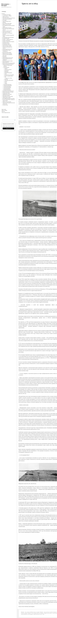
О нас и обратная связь (6, 112)
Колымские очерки (6, 43)
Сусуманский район (7, 86)
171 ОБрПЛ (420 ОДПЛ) (7, 14)
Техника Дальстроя (6, 93)
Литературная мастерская (7, 49)
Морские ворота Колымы (7, 53)
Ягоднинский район (7, 89)
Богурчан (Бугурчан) (8, 72)
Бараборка (6, 71)
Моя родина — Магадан (5, 4)
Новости (3, 111)
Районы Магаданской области (8, 64)
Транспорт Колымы (6, 95)
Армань (6, 68)
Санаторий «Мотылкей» (9, 80)
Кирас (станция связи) (9, 75)
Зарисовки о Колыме (6, 31)
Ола (5, 77)
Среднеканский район (8, 85)
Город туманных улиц (7, 21)
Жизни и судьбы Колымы (7, 30)
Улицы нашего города (6, 97)
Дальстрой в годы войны (7, 23)
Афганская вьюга (6, 16)
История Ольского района (9, 74)
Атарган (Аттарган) (8, 69)
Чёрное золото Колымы (7, 101)
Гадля (6, 73)
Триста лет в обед (8, 78)
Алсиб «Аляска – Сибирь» (7, 15)
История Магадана (6, 38)
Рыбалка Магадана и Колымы (8, 92)
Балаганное (7, 70)
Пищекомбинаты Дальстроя (8, 57)
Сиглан (6, 81)
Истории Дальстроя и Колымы (8, 37)
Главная (3, 13)
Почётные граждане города (7, 60)
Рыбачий (6, 79)
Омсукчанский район (7, 84)
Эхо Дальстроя (5, 104)
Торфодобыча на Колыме (7, 94)
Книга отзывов (4, 110)
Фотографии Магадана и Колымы (9, 98)
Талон (6, 82)
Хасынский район (7, 88)
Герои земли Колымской (7, 19)
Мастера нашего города (7, 52)
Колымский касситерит (7, 44)
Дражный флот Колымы (7, 27)
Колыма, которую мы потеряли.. (8, 41)
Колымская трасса (6, 42)
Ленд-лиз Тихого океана (7, 45)
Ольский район (6, 67)
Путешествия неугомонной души (9, 63)
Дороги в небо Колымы (7, 24)
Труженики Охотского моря (8, 96)
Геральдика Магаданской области (9, 18)
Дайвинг (4, 22)
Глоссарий (4, 20)
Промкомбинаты (6, 62)
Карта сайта (4, 109)
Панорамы (4, 56)
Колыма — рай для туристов (8, 39)
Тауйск (6, 83)
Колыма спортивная (6, 40)
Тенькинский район (7, 87)
